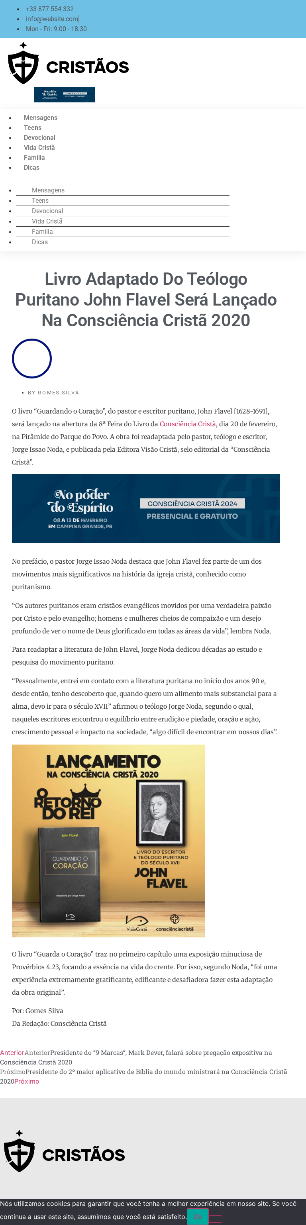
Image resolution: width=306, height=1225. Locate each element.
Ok (198, 1217)
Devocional (39, 137)
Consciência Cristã (188, 424)
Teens (32, 127)
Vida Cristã (39, 147)
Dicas (31, 167)
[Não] (215, 1219)
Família (34, 157)
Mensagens (40, 118)
